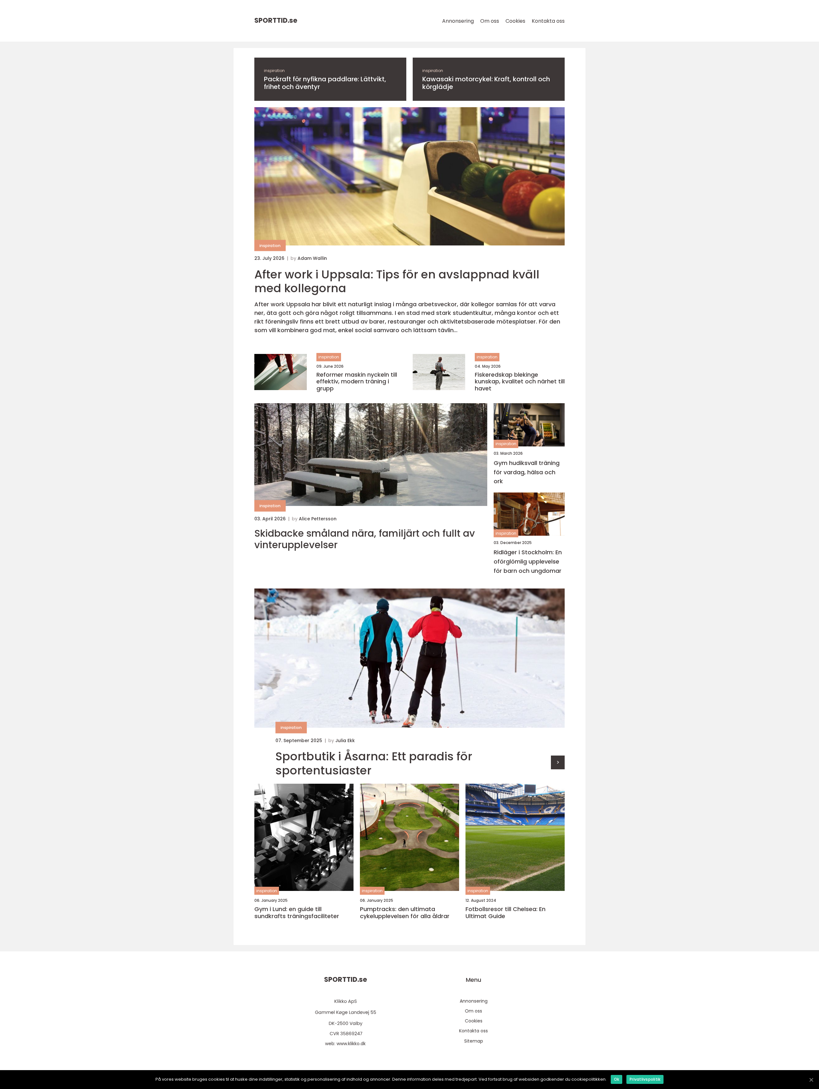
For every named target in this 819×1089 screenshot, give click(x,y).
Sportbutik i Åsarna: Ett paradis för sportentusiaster (373, 763)
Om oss (489, 21)
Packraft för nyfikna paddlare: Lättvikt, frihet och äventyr (325, 83)
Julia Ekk (345, 740)
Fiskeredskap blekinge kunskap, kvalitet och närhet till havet (520, 381)
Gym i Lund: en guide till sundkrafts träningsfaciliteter (296, 912)
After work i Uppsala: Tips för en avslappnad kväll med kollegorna (396, 281)
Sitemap (473, 1041)
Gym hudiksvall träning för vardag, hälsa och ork (527, 472)
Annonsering (458, 21)
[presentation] (558, 762)
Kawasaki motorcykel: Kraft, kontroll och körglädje (486, 83)
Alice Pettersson (318, 518)
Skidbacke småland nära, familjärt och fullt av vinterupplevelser (364, 539)
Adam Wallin (312, 258)
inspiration (274, 70)
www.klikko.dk (351, 1043)
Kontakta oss (548, 21)
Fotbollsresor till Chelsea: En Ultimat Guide (505, 912)
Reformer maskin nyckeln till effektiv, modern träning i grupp (356, 381)
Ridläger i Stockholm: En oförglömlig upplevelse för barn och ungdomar (528, 561)
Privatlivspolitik (645, 1079)
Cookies (515, 21)
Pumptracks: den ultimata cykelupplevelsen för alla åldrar (404, 912)
